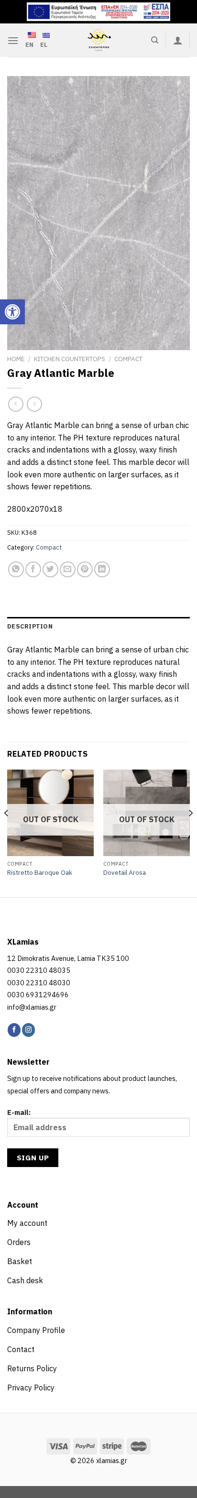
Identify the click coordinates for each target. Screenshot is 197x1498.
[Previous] (6, 832)
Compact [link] (128, 358)
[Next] (190, 832)
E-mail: (19, 1112)
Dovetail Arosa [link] (124, 873)
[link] (12, 311)
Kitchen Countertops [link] (69, 358)
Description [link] (30, 626)
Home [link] (16, 358)
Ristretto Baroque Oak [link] (39, 873)
